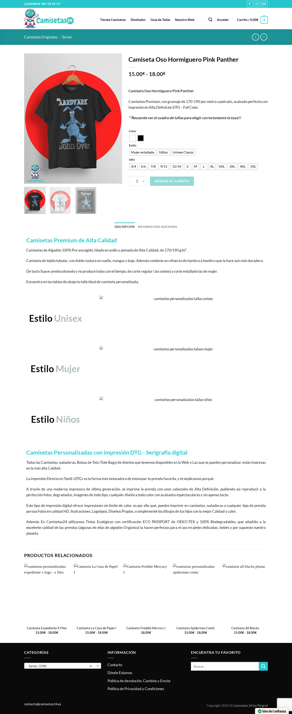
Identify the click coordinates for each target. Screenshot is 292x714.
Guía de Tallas (160, 20)
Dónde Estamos (120, 672)
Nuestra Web (185, 20)
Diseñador (138, 20)
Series (67, 37)
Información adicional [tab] (158, 226)
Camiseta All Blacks (245, 628)
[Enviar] (263, 666)
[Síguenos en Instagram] (257, 4)
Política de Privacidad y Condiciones (136, 688)
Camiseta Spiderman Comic (195, 628)
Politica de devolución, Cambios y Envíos (139, 681)
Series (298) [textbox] (60, 666)
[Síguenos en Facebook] (249, 4)
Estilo (132, 145)
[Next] (114, 118)
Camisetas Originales (41, 37)
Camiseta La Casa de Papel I (96, 628)
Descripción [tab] (125, 226)
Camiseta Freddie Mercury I (146, 628)
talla (132, 159)
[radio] (132, 138)
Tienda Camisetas (113, 20)
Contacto (115, 665)
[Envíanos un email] (264, 4)
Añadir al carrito (172, 181)
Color (132, 131)
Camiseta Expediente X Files (47, 628)
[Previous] (31, 118)
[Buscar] (210, 19)
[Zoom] (30, 178)
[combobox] (62, 666)
